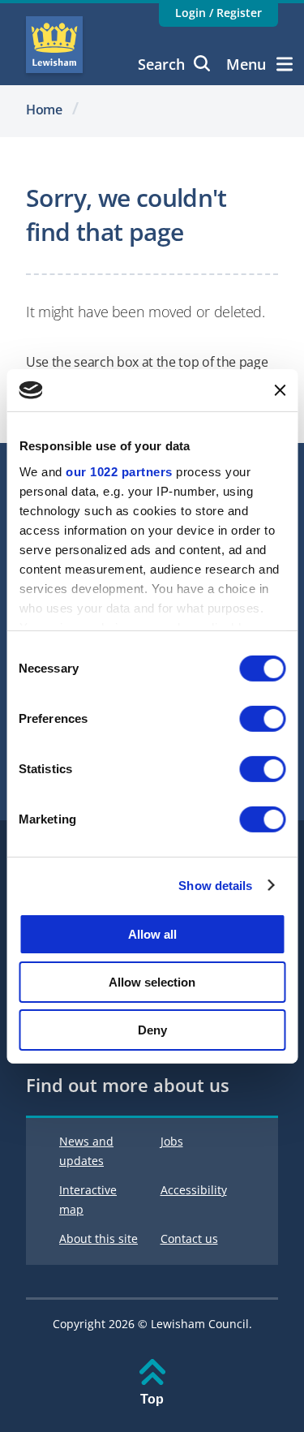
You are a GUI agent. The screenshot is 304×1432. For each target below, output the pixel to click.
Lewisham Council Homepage (54, 44)
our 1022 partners (119, 471)
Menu (246, 64)
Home (44, 109)
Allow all (152, 934)
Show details (215, 885)
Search (161, 64)
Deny (152, 1029)
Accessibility (194, 1190)
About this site (98, 1238)
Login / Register (218, 12)
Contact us (189, 1238)
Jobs (172, 1141)
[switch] (262, 719)
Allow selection (152, 982)
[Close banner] (279, 390)
